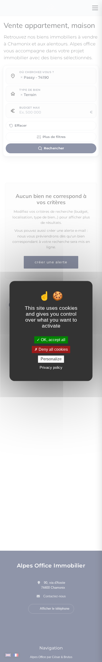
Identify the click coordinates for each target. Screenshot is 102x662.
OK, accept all (52, 340)
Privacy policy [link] (51, 368)
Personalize (51, 359)
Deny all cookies (53, 349)
